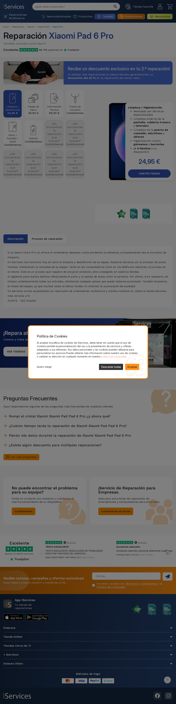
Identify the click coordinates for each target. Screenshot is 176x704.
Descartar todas (111, 367)
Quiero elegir (44, 366)
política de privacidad (113, 356)
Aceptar (132, 367)
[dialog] (88, 352)
